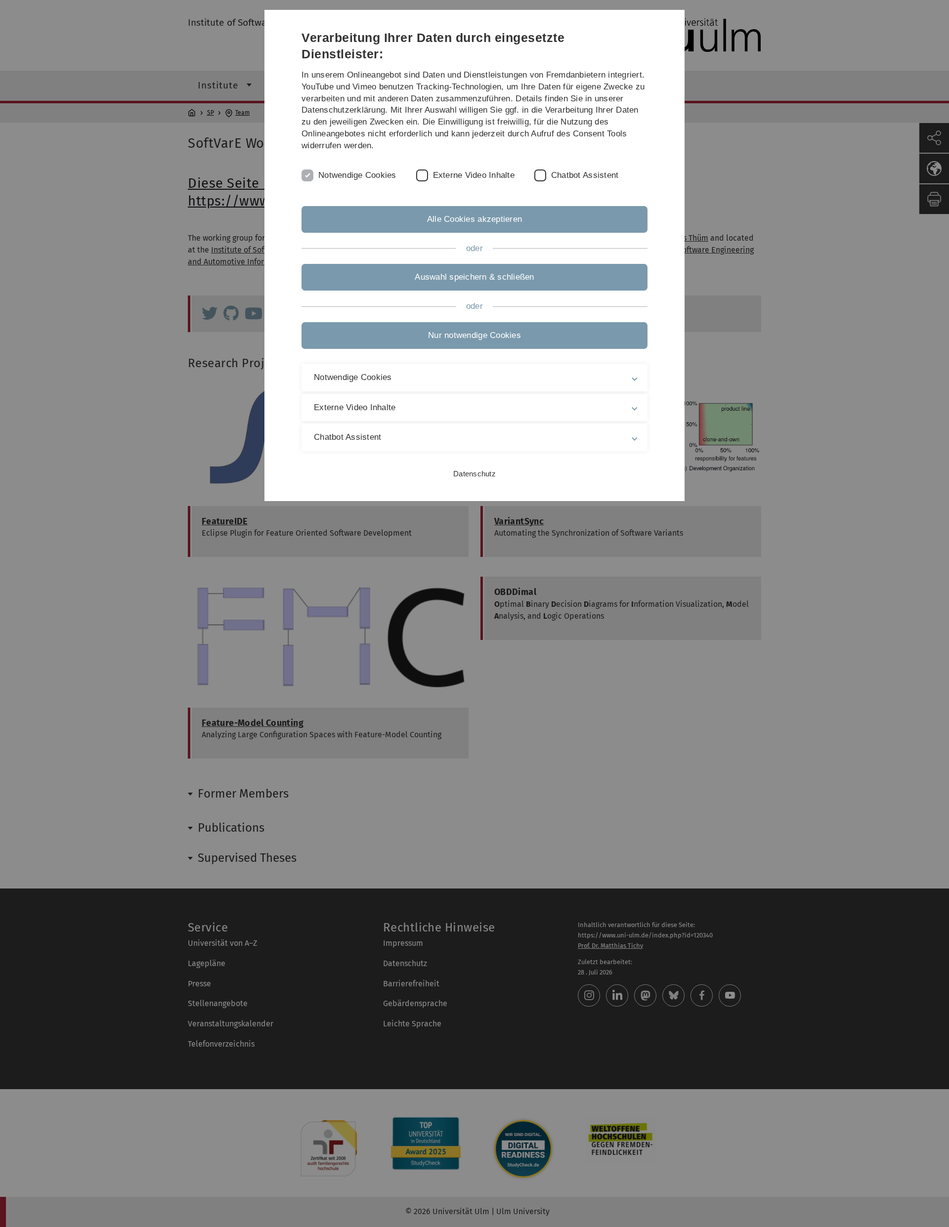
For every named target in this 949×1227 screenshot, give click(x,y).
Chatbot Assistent (584, 175)
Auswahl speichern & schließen (474, 277)
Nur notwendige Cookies (474, 335)
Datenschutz (474, 473)
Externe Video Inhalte (474, 175)
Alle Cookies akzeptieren (474, 219)
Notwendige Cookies (357, 175)
